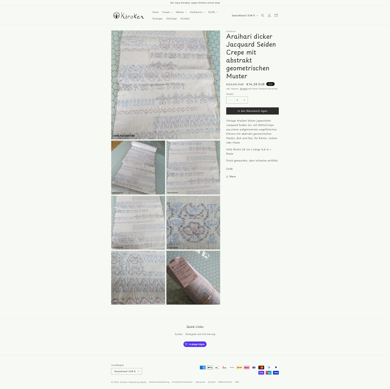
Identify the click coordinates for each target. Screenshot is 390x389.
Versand (244, 88)
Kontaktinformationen (182, 381)
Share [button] (232, 176)
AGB (237, 381)
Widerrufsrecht (225, 381)
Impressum (200, 381)
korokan (124, 382)
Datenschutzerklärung (159, 381)
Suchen (179, 334)
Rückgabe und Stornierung (200, 334)
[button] (167, 12)
